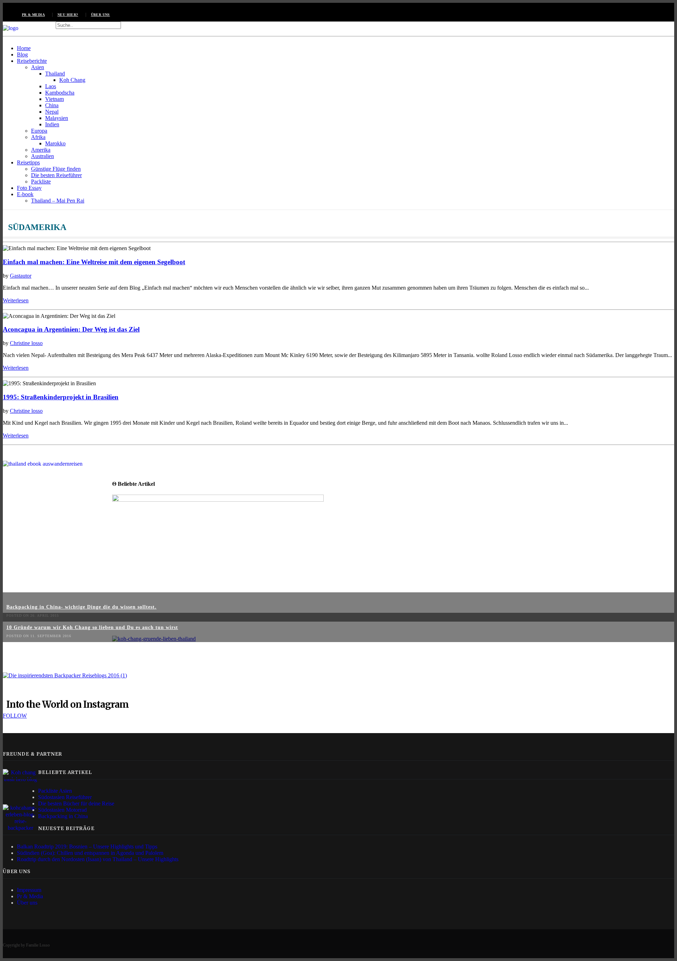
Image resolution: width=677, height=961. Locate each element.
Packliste (41, 182)
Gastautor (20, 276)
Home (24, 48)
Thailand (55, 74)
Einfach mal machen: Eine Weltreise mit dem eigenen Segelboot (94, 262)
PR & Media (33, 15)
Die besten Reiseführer (56, 175)
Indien (52, 124)
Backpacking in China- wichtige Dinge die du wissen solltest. (81, 607)
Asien (37, 67)
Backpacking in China (63, 816)
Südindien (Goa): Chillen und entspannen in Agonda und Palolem (90, 853)
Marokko (55, 143)
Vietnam (54, 99)
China (52, 105)
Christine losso (26, 343)
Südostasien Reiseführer (65, 797)
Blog (22, 55)
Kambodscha (59, 93)
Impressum (29, 890)
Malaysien (56, 118)
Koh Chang (72, 80)
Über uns (100, 15)
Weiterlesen (16, 300)
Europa (39, 131)
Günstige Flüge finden (56, 169)
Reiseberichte (32, 61)
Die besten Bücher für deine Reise (76, 803)
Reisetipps (28, 162)
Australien (42, 156)
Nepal (52, 112)
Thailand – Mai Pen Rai (57, 201)
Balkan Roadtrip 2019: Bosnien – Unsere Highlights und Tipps (87, 847)
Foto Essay (29, 188)
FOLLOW (15, 716)
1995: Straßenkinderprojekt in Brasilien (60, 397)
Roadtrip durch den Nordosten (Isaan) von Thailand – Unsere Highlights (97, 859)
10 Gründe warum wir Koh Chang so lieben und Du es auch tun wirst (92, 627)
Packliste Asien (55, 791)
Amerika (40, 150)
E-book (25, 194)
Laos (50, 86)
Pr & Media (30, 896)
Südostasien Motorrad (62, 810)
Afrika (38, 137)
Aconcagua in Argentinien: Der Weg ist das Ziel (71, 329)
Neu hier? (67, 15)
